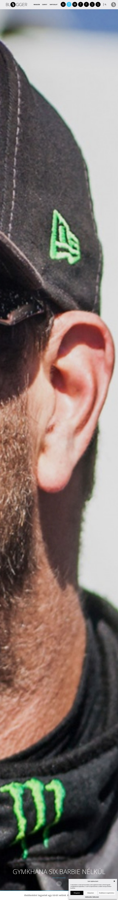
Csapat (44, 4)
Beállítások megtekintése (106, 893)
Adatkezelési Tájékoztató (92, 897)
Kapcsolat (54, 4)
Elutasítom (90, 893)
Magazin (37, 4)
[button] (114, 881)
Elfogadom (77, 893)
